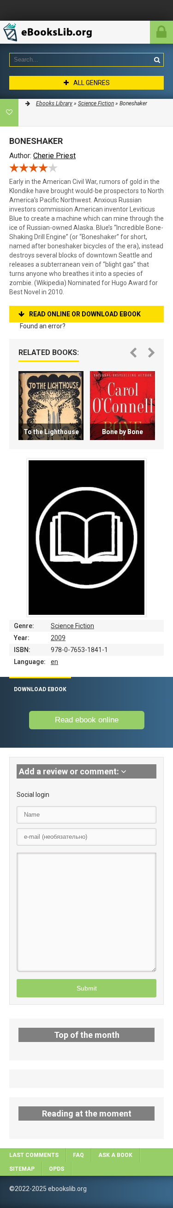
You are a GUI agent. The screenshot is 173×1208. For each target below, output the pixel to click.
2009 (58, 637)
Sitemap (22, 1169)
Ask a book (115, 1155)
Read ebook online (87, 720)
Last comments (34, 1155)
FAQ (78, 1155)
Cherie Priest (54, 155)
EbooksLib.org (53, 32)
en (54, 661)
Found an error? (43, 326)
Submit (87, 988)
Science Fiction (72, 626)
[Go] (157, 60)
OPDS (56, 1169)
